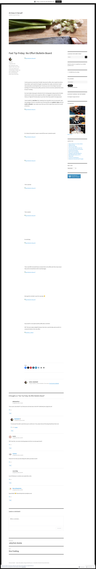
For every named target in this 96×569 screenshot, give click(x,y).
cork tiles (16, 70)
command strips (12, 70)
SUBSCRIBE (70, 85)
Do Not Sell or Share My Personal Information (41, 562)
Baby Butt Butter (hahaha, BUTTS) (74, 154)
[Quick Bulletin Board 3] (44, 147)
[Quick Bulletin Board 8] (44, 68)
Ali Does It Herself (15, 13)
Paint (13, 66)
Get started (58, 1)
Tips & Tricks (17, 66)
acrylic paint (11, 68)
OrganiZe (10, 66)
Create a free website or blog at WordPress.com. (24, 562)
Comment (59, 528)
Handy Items (13, 65)
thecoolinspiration (16, 488)
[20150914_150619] (44, 346)
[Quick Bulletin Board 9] (44, 310)
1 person (16, 427)
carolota (14, 453)
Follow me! (71, 78)
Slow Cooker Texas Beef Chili (74, 152)
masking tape (13, 71)
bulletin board (16, 68)
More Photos (70, 134)
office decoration (14, 72)
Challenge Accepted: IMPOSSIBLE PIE (75, 153)
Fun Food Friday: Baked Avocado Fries (75, 148)
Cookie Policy (24, 566)
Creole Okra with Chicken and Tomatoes (76, 149)
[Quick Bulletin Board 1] (44, 120)
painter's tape (11, 74)
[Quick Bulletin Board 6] (44, 253)
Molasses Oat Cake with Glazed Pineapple (76, 158)
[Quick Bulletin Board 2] (44, 171)
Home (17, 65)
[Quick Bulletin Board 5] (44, 226)
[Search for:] (76, 57)
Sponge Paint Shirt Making (73, 150)
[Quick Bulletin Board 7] (44, 282)
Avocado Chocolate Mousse (74, 157)
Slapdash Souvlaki (72, 145)
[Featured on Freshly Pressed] (74, 176)
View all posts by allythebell (54, 383)
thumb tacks (16, 74)
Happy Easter (71, 156)
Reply (10, 413)
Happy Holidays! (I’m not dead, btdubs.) (76, 143)
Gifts (9, 65)
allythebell (10, 61)
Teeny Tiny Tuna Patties (73, 146)
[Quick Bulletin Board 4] (44, 198)
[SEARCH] (86, 57)
